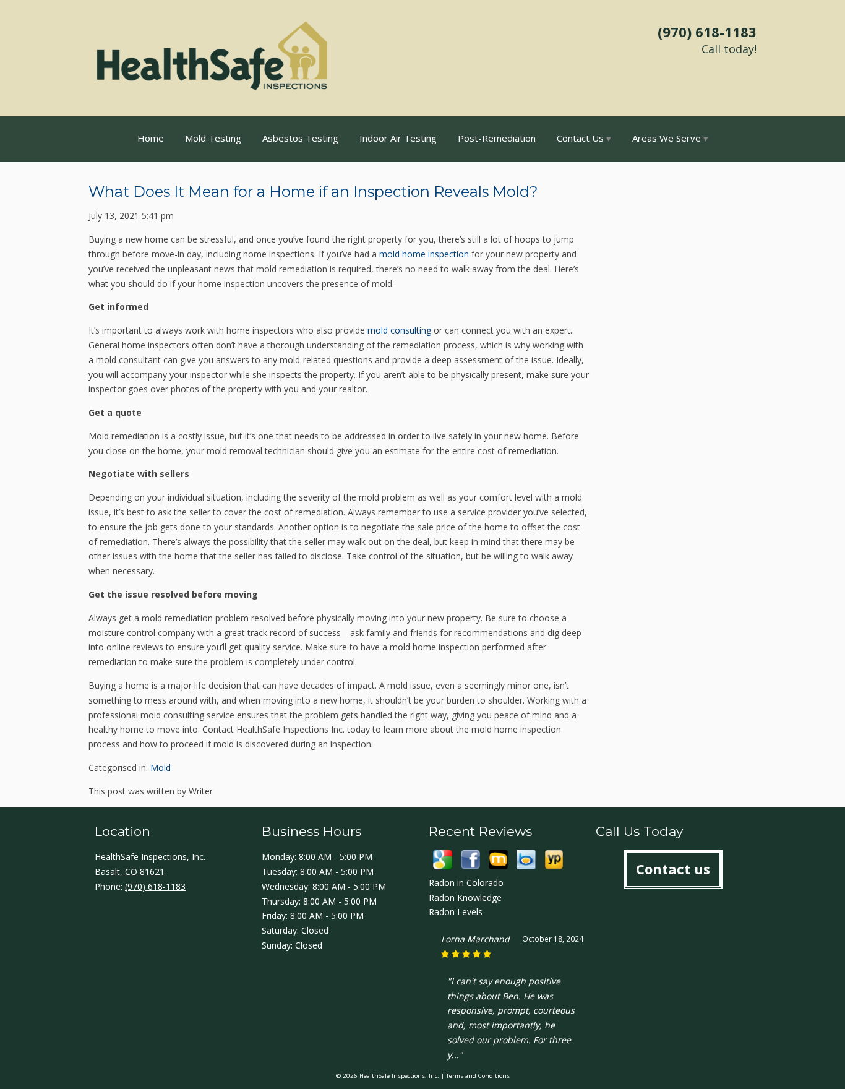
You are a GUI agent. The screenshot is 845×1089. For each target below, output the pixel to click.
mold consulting (399, 330)
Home (150, 138)
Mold (160, 767)
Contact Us (580, 138)
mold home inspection (424, 254)
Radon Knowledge (465, 897)
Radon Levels (456, 912)
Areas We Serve (666, 138)
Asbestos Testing (300, 138)
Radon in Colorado (466, 883)
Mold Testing (213, 138)
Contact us (673, 868)
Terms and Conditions (478, 1076)
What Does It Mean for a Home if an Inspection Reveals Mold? (313, 191)
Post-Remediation (497, 138)
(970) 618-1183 (707, 31)
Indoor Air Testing (398, 138)
